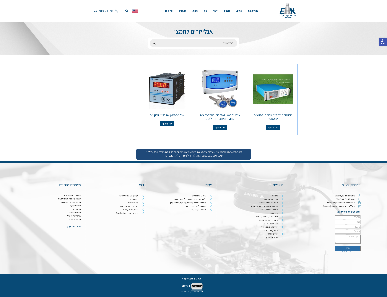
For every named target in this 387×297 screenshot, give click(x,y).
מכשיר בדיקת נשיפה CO (71, 202)
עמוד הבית (253, 10)
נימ (205, 10)
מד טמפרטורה (75, 212)
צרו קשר (169, 10)
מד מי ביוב (76, 209)
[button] (126, 10)
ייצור (215, 10)
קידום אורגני (198, 291)
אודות (239, 10)
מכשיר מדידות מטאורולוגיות (69, 198)
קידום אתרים (186, 291)
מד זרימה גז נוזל (74, 216)
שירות (195, 10)
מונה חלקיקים (75, 205)
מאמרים (182, 10)
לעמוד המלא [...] (74, 226)
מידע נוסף (273, 127)
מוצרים (227, 10)
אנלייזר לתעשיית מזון (72, 195)
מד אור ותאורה (75, 219)
